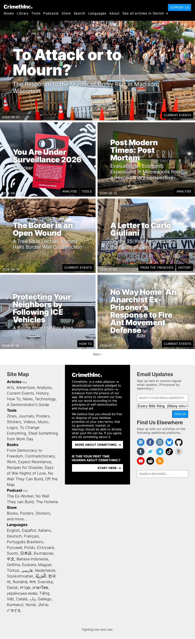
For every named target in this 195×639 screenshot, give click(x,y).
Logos (12, 427)
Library (23, 13)
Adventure (25, 387)
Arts (10, 387)
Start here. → (109, 468)
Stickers (14, 422)
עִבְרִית (25, 587)
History (184, 267)
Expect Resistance (34, 462)
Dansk (12, 587)
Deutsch (14, 536)
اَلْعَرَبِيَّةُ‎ (40, 576)
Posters (43, 416)
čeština (13, 564)
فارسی (27, 570)
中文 (10, 559)
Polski (29, 547)
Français (31, 536)
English (13, 530)
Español (29, 530)
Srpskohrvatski (20, 576)
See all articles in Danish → (145, 13)
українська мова (22, 593)
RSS (24, 382)
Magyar (44, 564)
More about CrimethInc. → (98, 445)
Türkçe (13, 570)
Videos (29, 422)
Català (21, 599)
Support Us (179, 7)
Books (9, 13)
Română (20, 582)
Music (43, 422)
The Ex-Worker (20, 496)
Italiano (44, 530)
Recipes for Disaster (25, 467)
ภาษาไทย (40, 587)
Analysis (69, 191)
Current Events (177, 115)
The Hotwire (47, 502)
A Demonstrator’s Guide (28, 404)
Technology (45, 399)
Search (79, 13)
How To (85, 344)
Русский (14, 547)
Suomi (12, 553)
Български (43, 553)
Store (66, 13)
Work (11, 462)
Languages (97, 13)
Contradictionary (40, 456)
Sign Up (180, 414)
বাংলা (32, 582)
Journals (26, 416)
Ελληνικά (45, 547)
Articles (14, 382)
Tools (35, 13)
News (28, 399)
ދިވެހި (33, 599)
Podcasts (51, 13)
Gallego (44, 599)
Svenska (45, 582)
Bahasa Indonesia (32, 559)
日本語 (26, 553)
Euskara (29, 564)
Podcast (14, 490)
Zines (12, 416)
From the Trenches (156, 267)
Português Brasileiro (25, 542)
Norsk (31, 604)
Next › (97, 354)
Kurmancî (15, 604)
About (114, 13)
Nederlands (45, 570)
